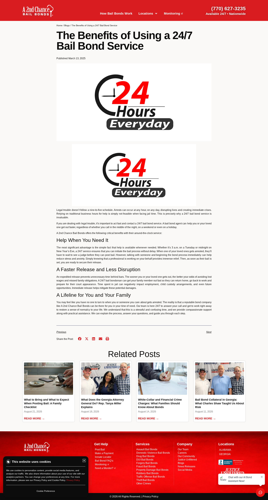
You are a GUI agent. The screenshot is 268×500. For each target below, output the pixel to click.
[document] (134, 250)
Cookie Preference (46, 491)
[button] (84, 460)
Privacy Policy (73, 480)
